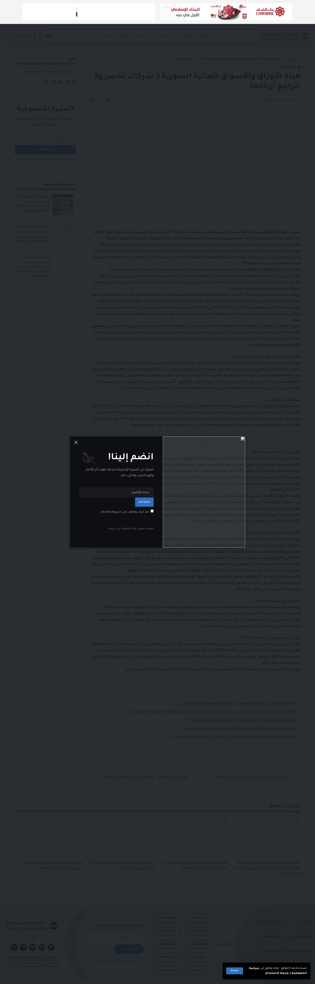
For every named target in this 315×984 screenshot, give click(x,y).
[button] (234, 970)
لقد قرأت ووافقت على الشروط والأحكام (125, 512)
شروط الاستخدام (276, 973)
